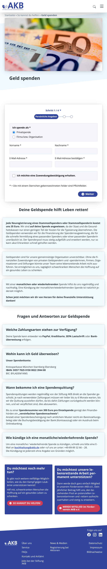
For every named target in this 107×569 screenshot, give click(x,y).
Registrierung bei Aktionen (59, 549)
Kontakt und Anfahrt (33, 556)
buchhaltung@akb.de (26, 447)
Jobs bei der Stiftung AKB (33, 562)
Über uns (27, 543)
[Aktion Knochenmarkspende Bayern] (12, 6)
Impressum (96, 547)
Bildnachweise (94, 551)
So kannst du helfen (28, 15)
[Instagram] (94, 534)
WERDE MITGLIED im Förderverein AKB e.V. (79, 508)
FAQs (24, 551)
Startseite (10, 15)
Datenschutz (95, 543)
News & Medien (58, 543)
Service (25, 547)
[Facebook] (89, 534)
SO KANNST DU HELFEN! (26, 503)
